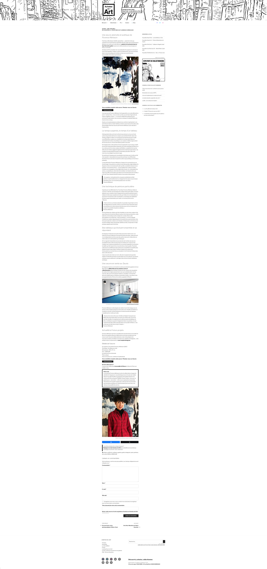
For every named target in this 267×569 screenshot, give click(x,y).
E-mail (104, 489)
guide (123, 452)
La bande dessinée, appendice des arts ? (151, 98)
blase (149, 544)
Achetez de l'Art (129, 9)
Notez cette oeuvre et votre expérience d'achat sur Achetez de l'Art (120, 511)
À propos (104, 542)
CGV (147, 562)
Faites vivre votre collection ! (159, 57)
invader (152, 544)
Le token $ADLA (105, 545)
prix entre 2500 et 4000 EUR (109, 454)
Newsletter (104, 544)
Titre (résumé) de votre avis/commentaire (113, 505)
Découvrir (104, 22)
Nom (103, 483)
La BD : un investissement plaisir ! (149, 100)
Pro (121, 22)
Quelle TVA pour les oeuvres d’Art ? (152, 111)
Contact (127, 22)
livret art (146, 544)
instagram (127, 452)
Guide (104, 28)
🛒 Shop (133, 22)
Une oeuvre (111, 28)
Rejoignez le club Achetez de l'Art (112, 448)
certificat (109, 452)
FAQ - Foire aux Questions (108, 552)
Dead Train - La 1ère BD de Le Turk (132, 11)
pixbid (164, 544)
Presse (103, 547)
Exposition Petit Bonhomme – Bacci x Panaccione (153, 52)
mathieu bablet (140, 544)
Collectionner (113, 22)
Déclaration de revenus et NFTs (149, 92)
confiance (114, 452)
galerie (119, 452)
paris (132, 452)
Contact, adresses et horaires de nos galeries (112, 550)
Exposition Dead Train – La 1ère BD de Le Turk (152, 37)
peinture (136, 452)
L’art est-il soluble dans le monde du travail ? (152, 95)
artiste (105, 452)
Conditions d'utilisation (140, 562)
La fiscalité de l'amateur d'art (151, 108)
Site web (104, 495)
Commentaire (106, 465)
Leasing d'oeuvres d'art (107, 549)
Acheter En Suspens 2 (108, 110)
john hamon (155, 544)
